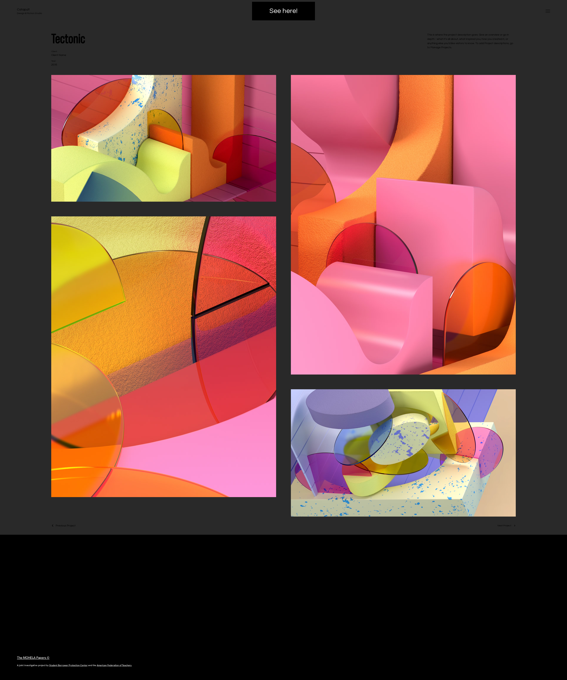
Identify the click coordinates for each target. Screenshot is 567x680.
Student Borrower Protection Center (68, 665)
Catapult (23, 9)
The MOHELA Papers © (33, 658)
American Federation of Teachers (114, 665)
